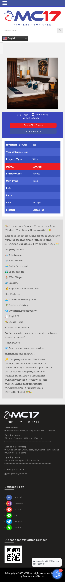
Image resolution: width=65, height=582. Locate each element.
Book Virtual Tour (33, 131)
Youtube (17, 509)
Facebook (18, 497)
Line (15, 515)
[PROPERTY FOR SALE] (32, 18)
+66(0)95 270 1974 (15, 469)
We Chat (17, 527)
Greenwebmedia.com (34, 576)
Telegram (18, 521)
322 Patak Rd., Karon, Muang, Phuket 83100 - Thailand (31, 430)
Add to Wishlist (34, 118)
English (11, 38)
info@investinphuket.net (17, 473)
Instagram (18, 503)
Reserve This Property (33, 125)
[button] (11, 83)
